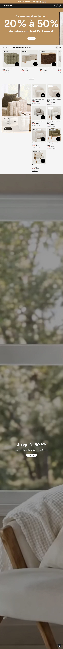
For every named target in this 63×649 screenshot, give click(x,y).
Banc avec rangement (26, 68)
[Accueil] (8, 5)
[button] (59, 645)
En (54, 5)
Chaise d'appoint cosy (37, 121)
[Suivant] (60, 47)
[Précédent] (56, 47)
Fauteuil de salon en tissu (38, 99)
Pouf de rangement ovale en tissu (47, 68)
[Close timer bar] (61, 2)
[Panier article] (60, 5)
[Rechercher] (57, 5)
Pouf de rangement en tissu (9, 68)
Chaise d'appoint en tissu (38, 142)
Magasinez (31, 38)
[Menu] (2, 5)
